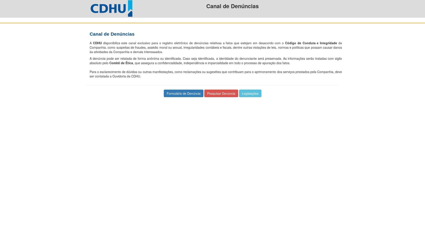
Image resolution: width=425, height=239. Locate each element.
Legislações (250, 93)
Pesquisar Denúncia (221, 93)
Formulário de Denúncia (184, 93)
